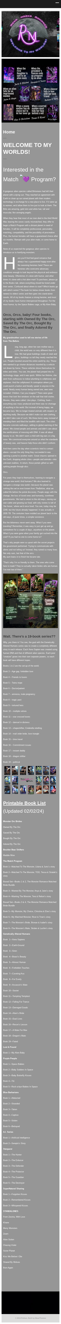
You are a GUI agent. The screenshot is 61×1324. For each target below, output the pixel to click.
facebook (23, 12)
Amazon (38, 12)
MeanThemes (40, 1318)
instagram (28, 12)
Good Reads (33, 12)
